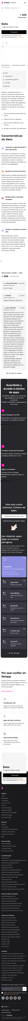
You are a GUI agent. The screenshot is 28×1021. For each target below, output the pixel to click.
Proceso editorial (6, 843)
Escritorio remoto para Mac (9, 886)
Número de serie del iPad (8, 925)
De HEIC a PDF (5, 944)
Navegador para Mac (7, 867)
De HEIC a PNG (5, 941)
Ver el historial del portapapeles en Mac (12, 953)
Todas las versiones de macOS (9, 898)
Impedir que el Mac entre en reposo (11, 970)
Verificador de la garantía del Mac (10, 934)
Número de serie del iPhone (9, 920)
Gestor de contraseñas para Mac (10, 872)
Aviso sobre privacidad (12, 994)
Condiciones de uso (15, 1010)
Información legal (6, 817)
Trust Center (4, 827)
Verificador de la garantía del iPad (10, 937)
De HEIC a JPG (5, 939)
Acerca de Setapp (6, 807)
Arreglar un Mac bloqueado (9, 975)
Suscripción (4, 800)
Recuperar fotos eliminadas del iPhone (12, 958)
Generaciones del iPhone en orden (11, 905)
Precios (3, 805)
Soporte (3, 824)
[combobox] (7, 1007)
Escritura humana (6, 848)
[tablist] (14, 65)
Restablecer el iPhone (7, 977)
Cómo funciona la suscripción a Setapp (14, 521)
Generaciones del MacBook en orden (11, 903)
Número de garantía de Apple (9, 932)
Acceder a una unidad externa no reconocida (14, 960)
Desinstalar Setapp (6, 815)
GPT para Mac (5, 946)
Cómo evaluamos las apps (8, 846)
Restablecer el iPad (6, 980)
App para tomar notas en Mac (9, 877)
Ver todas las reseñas (15, 373)
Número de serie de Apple (8, 917)
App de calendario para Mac (9, 882)
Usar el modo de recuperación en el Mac (12, 965)
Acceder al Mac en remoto (8, 963)
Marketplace (7, 7)
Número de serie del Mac (8, 922)
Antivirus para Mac (6, 865)
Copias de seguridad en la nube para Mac (13, 889)
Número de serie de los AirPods (10, 927)
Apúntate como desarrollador (9, 829)
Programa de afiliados (7, 834)
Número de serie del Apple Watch (10, 929)
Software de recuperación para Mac (11, 870)
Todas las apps (14, 7)
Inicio (2, 7)
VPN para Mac (5, 858)
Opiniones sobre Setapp (8, 831)
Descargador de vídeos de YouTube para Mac (13, 860)
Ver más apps (15, 653)
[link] (3, 998)
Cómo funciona (5, 803)
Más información (6, 691)
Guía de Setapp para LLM (8, 896)
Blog (2, 836)
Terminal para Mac (6, 879)
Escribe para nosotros (7, 850)
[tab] (5, 65)
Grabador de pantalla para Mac (10, 862)
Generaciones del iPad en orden (10, 908)
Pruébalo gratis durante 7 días (14, 516)
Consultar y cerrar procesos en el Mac (12, 968)
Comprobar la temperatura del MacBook (12, 972)
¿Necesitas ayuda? (5, 1010)
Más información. (19, 37)
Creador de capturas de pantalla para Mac (13, 884)
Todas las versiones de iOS (8, 901)
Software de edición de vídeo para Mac (12, 874)
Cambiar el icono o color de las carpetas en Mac (14, 956)
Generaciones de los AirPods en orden (12, 910)
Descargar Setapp (6, 810)
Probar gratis (14, 32)
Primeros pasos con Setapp (9, 812)
